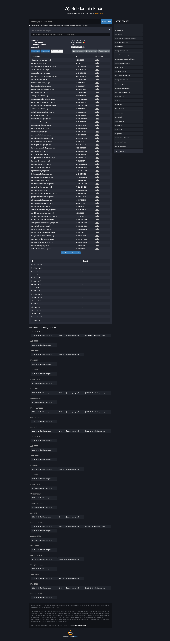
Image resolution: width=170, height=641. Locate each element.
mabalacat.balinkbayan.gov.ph (42, 177)
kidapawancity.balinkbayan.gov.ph (43, 157)
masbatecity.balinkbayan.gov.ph (42, 184)
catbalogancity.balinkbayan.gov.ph (43, 112)
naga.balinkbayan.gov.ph (40, 190)
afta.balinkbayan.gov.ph (39, 63)
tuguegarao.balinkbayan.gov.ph (42, 242)
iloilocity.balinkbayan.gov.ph (41, 144)
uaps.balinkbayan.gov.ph (40, 245)
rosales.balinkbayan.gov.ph (40, 206)
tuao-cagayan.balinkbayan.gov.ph (43, 239)
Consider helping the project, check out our (85, 13)
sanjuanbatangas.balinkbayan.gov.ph (44, 216)
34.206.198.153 (81, 118)
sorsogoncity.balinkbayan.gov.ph (42, 219)
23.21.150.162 (81, 73)
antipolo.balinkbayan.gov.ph (41, 73)
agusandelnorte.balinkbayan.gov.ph (43, 66)
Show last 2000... (120, 151)
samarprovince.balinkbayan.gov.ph (43, 210)
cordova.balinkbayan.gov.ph (41, 118)
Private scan (60, 25)
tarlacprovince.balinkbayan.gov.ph (43, 232)
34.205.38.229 (81, 135)
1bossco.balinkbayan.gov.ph (41, 60)
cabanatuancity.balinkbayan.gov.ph (43, 99)
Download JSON (104, 51)
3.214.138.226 (81, 96)
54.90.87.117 (80, 203)
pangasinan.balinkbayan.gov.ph (42, 197)
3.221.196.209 (81, 70)
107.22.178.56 (81, 79)
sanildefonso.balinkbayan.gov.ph (42, 213)
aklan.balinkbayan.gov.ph (40, 70)
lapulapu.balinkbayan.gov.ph (41, 164)
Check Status (45, 51)
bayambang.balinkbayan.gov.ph (42, 89)
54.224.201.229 (81, 105)
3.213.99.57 (80, 60)
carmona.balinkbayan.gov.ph (41, 109)
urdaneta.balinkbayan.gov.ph (41, 249)
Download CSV (91, 51)
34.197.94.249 (81, 115)
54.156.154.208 (81, 151)
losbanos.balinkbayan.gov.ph (41, 174)
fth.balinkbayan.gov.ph (39, 131)
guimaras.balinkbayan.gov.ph (41, 135)
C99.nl (76, 636)
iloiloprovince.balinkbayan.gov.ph (43, 148)
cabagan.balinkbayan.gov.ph (41, 96)
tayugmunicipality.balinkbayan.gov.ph (44, 236)
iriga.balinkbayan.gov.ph (39, 151)
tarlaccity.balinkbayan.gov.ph (41, 229)
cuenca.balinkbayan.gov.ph (40, 122)
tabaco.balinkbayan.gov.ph (40, 226)
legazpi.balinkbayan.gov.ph (40, 167)
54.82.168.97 (80, 83)
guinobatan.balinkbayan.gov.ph (42, 138)
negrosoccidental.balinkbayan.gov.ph (44, 193)
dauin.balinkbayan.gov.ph (40, 128)
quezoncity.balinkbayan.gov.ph (42, 203)
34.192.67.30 (80, 141)
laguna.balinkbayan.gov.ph (40, 161)
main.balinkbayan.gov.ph (40, 180)
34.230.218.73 (81, 89)
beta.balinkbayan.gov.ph (39, 92)
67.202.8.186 (80, 63)
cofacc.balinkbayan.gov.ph (40, 115)
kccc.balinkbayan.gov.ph (40, 154)
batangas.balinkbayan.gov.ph (41, 86)
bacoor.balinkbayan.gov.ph (40, 83)
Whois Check (35, 51)
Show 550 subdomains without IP (70, 253)
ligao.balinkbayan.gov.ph (40, 170)
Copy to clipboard (79, 51)
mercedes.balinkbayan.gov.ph (41, 187)
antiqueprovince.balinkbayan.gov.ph (44, 76)
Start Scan (106, 21)
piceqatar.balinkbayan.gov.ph (41, 200)
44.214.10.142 (81, 66)
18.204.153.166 (81, 99)
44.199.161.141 (81, 180)
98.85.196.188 (81, 112)
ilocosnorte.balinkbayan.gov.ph (42, 141)
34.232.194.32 (81, 102)
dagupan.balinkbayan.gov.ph (41, 125)
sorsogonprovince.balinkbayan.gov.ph (44, 223)
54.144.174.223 (81, 239)
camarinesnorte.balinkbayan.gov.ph (43, 105)
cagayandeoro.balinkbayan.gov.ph (43, 102)
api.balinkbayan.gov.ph (39, 79)
